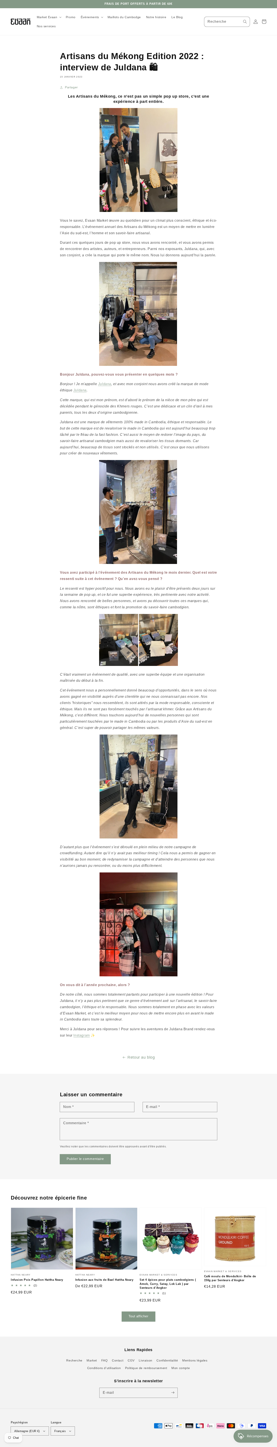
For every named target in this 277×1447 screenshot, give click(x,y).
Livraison (145, 1360)
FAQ (104, 1360)
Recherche (74, 1360)
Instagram (81, 1035)
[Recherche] (245, 21)
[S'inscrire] (172, 1392)
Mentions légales (195, 1360)
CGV (131, 1360)
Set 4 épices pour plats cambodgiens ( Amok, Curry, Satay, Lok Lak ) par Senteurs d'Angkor (168, 1283)
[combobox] (227, 22)
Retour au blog (141, 1057)
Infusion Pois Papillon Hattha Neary (37, 1279)
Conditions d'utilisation (104, 1368)
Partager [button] (71, 87)
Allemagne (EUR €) (27, 1431)
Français (60, 1431)
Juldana (104, 384)
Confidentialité (167, 1360)
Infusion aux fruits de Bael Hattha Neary (104, 1279)
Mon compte (180, 1368)
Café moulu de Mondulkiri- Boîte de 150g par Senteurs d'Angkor (230, 1278)
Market (92, 1360)
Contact (117, 1360)
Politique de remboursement (146, 1368)
